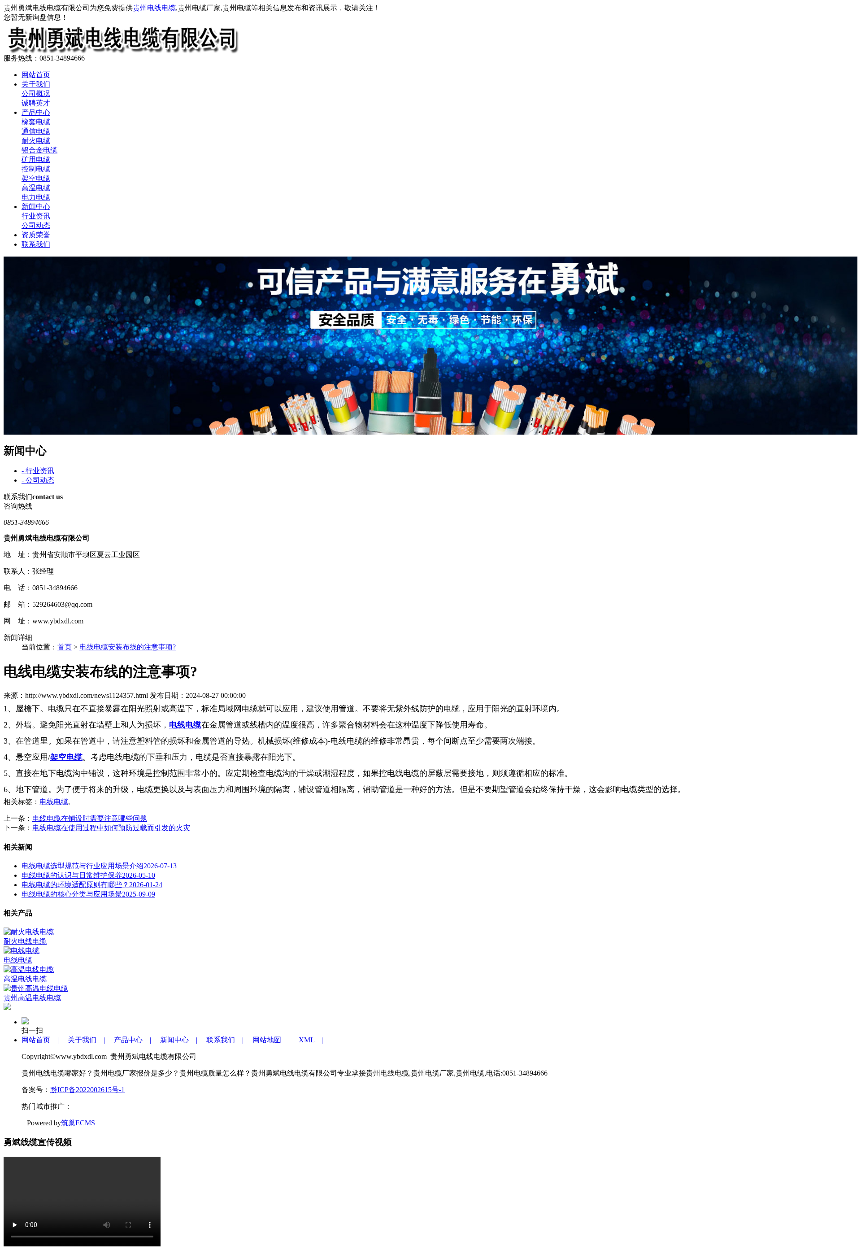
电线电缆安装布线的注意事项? (127, 647)
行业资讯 (36, 216)
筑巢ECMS (78, 1123)
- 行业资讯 (38, 471)
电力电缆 (36, 197)
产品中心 (36, 112)
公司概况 (36, 93)
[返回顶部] (7, 1007)
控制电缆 (36, 169)
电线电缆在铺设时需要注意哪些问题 (89, 818)
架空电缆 (36, 178)
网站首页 (36, 74)
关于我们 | (90, 1040)
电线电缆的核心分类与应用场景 (88, 894)
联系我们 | (228, 1040)
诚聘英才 (36, 103)
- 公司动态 (38, 480)
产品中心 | (136, 1040)
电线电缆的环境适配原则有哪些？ (92, 885)
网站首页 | (44, 1040)
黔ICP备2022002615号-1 (87, 1089)
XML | (314, 1040)
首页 (64, 647)
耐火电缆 (36, 140)
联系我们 (36, 244)
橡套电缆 (36, 122)
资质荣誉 (36, 235)
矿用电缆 (36, 159)
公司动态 (36, 225)
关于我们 (36, 84)
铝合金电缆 (39, 150)
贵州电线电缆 (154, 8)
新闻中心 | (182, 1040)
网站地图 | (274, 1040)
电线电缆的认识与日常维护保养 (88, 875)
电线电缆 (53, 802)
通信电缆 (36, 131)
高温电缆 (36, 188)
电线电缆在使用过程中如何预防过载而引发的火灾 (111, 828)
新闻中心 (36, 206)
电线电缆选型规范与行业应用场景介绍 (99, 866)
